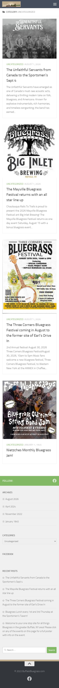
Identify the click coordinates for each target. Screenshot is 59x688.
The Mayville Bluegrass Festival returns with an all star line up (26, 194)
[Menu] (55, 4)
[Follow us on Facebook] (55, 481)
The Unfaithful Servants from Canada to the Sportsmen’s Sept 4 (28, 75)
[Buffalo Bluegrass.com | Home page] (14, 4)
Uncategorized (14, 64)
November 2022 (13, 514)
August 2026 (12, 499)
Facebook (7, 554)
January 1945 (12, 521)
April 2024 (10, 506)
